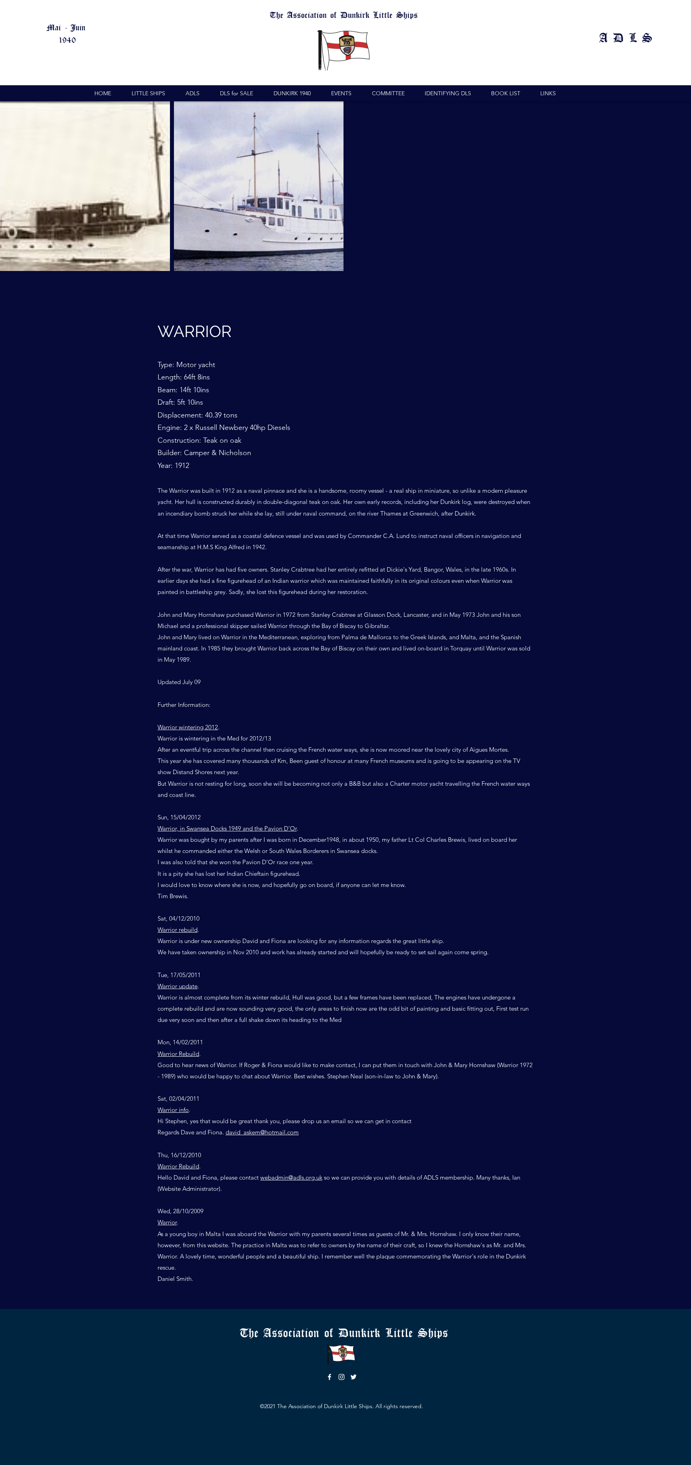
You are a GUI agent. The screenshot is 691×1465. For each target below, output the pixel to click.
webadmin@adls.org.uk (291, 1177)
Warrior (167, 1222)
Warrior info (173, 1110)
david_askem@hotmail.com (262, 1132)
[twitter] (353, 1377)
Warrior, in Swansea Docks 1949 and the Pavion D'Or (227, 828)
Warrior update (178, 986)
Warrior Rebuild (178, 1054)
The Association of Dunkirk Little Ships (346, 1332)
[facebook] (330, 1377)
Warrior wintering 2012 (188, 727)
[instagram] (342, 1377)
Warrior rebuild (178, 929)
